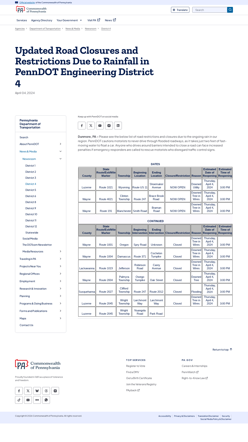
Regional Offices (30, 273)
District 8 (30, 202)
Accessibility (164, 416)
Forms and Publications (33, 310)
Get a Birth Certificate (139, 378)
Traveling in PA (28, 258)
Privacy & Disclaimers (184, 416)
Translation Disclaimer (208, 416)
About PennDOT (29, 144)
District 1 (30, 165)
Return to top (221, 349)
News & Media (28, 151)
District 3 (30, 177)
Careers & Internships (194, 365)
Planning (25, 296)
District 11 (30, 220)
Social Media (30, 238)
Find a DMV (132, 372)
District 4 (30, 183)
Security (226, 416)
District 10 (31, 214)
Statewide (31, 232)
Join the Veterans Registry (141, 384)
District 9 (30, 208)
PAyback (131, 390)
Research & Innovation (33, 288)
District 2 (30, 171)
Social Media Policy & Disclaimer (215, 419)
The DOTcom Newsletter (37, 244)
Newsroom (29, 158)
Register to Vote (135, 365)
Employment (27, 281)
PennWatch (189, 372)
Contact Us (26, 325)
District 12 (31, 226)
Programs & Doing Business (36, 303)
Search (24, 137)
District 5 (30, 189)
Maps (23, 318)
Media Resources (33, 251)
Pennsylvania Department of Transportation (30, 123)
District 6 (30, 196)
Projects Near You (30, 266)
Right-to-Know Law (193, 378)
